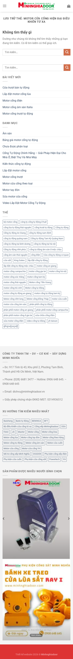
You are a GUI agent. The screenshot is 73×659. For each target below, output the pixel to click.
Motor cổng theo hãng (53, 437)
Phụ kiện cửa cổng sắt (35, 459)
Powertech (54, 459)
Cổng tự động (62, 227)
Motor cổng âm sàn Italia (18, 107)
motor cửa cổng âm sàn (15, 304)
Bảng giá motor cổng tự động (20, 140)
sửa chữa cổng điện (44, 315)
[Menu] (5, 6)
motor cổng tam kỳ (36, 277)
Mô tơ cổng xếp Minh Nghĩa (17, 454)
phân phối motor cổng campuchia (52, 310)
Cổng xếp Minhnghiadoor (46, 426)
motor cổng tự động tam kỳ (47, 293)
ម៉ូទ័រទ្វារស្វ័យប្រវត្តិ (11, 326)
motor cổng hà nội (57, 271)
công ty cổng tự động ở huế (34, 222)
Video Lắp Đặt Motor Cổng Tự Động (24, 203)
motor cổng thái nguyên (15, 282)
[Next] (68, 518)
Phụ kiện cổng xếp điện (55, 454)
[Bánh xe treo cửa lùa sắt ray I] (36, 599)
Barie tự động (22, 421)
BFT (46, 421)
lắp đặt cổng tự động (38, 260)
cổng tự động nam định (40, 233)
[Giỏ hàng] (68, 6)
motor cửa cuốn (59, 299)
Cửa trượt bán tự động (16, 87)
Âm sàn (7, 133)
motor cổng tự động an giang (17, 293)
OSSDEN (37, 454)
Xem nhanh (36, 635)
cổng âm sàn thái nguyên (16, 255)
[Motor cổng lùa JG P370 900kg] (36, 518)
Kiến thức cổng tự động (17, 163)
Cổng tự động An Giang (15, 233)
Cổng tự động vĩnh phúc (15, 249)
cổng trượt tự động (43, 227)
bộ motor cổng (10, 222)
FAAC (6, 432)
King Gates (19, 260)
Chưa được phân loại (15, 146)
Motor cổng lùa (11, 437)
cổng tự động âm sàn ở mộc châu (45, 249)
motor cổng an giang (46, 266)
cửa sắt (7, 260)
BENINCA (36, 421)
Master (21, 432)
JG (13, 432)
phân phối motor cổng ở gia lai (18, 315)
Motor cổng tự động (34, 288)
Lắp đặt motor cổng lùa (17, 94)
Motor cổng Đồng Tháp (38, 299)
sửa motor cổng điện (13, 321)
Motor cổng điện (12, 100)
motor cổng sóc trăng (14, 277)
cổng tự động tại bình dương (17, 244)
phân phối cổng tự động (41, 304)
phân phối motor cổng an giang (18, 310)
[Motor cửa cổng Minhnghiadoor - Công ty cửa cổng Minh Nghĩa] (36, 6)
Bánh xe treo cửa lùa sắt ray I (36, 629)
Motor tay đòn (11, 190)
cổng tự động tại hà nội (45, 244)
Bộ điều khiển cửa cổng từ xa (17, 426)
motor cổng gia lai (37, 271)
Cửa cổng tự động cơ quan (56, 255)
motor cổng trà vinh (13, 288)
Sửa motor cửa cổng (15, 196)
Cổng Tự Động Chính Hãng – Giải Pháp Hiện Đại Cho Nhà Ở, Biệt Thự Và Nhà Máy (34, 155)
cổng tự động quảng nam (16, 238)
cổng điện (35, 255)
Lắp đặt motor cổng (14, 170)
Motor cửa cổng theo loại (18, 183)
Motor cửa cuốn (54, 443)
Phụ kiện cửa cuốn (12, 459)
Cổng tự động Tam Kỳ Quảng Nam (47, 238)
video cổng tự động (36, 321)
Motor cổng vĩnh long (13, 299)
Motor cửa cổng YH (31, 448)
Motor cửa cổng (11, 448)
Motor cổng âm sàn (35, 443)
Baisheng (8, 421)
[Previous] (3, 518)
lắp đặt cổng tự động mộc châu (18, 266)
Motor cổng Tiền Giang (40, 282)
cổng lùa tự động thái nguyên (17, 227)
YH (64, 459)
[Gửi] (67, 52)
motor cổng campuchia (15, 271)
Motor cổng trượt (13, 176)
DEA (63, 426)
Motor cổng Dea (49, 432)
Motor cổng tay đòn (30, 437)
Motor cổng (33, 432)
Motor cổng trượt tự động (18, 113)
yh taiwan (52, 321)
